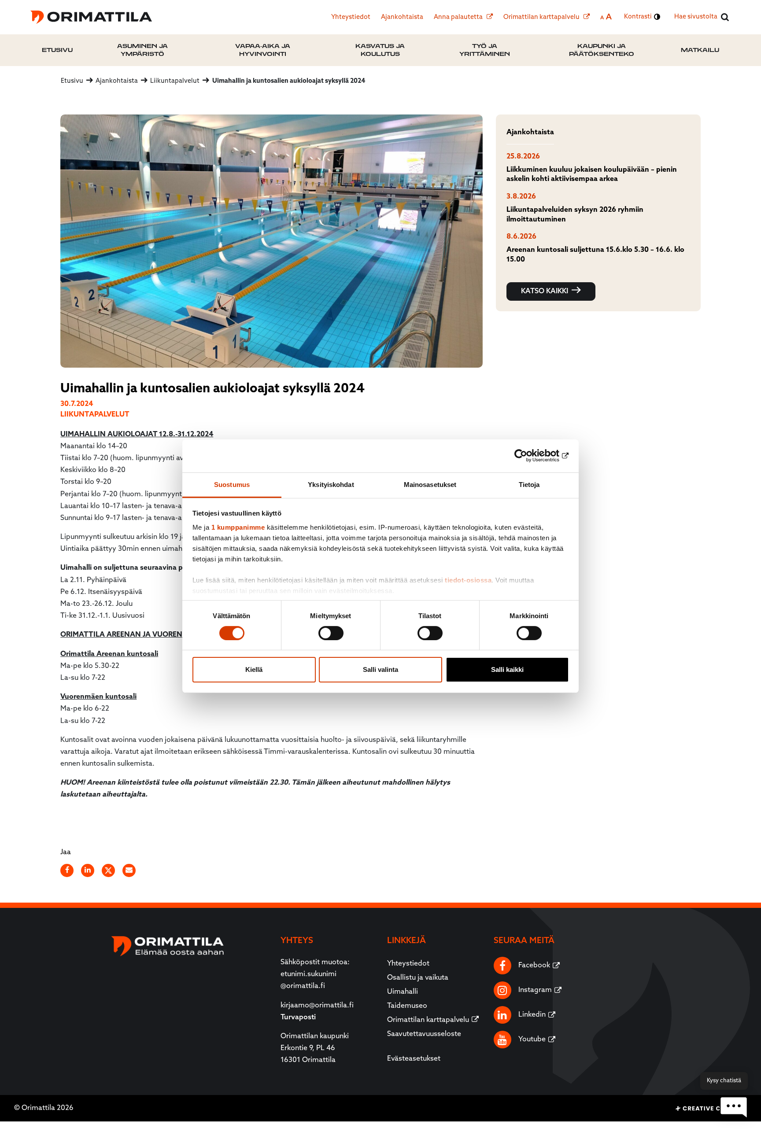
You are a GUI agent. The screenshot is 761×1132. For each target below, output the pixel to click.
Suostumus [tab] (232, 484)
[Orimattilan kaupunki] (91, 17)
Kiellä (253, 669)
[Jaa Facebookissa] (67, 870)
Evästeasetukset (413, 1058)
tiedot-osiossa (468, 579)
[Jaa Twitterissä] (109, 870)
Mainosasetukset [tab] (430, 484)
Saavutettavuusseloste (424, 1034)
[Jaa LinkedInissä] (88, 870)
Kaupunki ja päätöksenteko (601, 50)
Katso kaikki (544, 291)
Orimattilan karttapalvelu (542, 17)
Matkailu (700, 50)
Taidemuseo (407, 1006)
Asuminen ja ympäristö (142, 50)
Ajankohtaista (402, 17)
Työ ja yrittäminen (484, 50)
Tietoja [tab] (529, 484)
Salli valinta (380, 669)
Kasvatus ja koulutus (380, 50)
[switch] (331, 633)
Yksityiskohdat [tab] (331, 484)
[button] (734, 1107)
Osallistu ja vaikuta (417, 977)
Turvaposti (298, 1017)
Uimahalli (402, 992)
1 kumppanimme (238, 527)
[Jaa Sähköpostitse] (129, 870)
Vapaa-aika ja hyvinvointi (262, 50)
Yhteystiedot (350, 17)
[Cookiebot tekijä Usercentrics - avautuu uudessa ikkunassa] (530, 455)
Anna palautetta (459, 17)
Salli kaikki (507, 669)
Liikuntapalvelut (94, 414)
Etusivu (57, 50)
